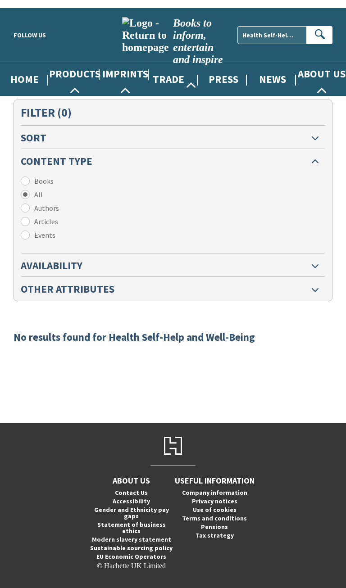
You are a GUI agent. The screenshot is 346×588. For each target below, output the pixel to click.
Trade (168, 79)
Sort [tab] (33, 137)
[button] (173, 137)
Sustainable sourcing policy (131, 548)
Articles (46, 221)
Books (44, 180)
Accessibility (131, 501)
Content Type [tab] (56, 161)
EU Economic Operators (131, 556)
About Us (322, 73)
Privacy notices (214, 501)
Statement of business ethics (131, 527)
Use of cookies (215, 510)
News (272, 79)
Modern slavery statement (131, 539)
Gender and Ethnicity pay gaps (131, 513)
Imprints (125, 73)
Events (44, 235)
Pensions (214, 527)
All (38, 194)
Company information (214, 492)
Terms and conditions (214, 518)
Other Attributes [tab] (67, 289)
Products (74, 73)
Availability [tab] (51, 265)
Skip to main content (29, 4)
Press (223, 79)
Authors (46, 208)
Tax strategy (215, 535)
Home (24, 79)
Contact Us (131, 492)
